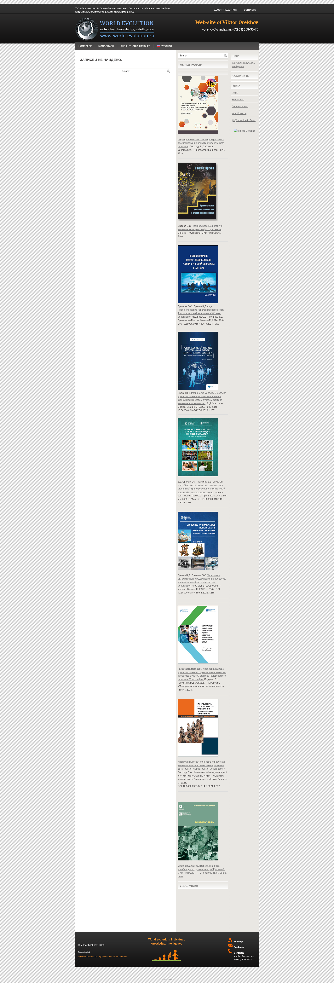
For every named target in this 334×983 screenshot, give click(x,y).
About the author (225, 10)
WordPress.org (239, 113)
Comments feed (240, 106)
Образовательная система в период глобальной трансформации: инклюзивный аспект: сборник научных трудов (201, 488)
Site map (238, 941)
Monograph (106, 46)
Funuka (171, 979)
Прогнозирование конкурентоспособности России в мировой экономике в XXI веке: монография (201, 313)
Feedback (239, 946)
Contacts (250, 10)
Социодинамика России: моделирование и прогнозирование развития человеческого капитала (201, 143)
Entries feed (238, 99)
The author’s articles (135, 46)
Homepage (85, 46)
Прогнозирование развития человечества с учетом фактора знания (200, 227)
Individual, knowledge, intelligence (243, 64)
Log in (235, 92)
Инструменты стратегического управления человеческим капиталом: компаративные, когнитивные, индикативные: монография (201, 765)
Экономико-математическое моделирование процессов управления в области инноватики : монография (202, 580)
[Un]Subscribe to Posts (244, 120)
